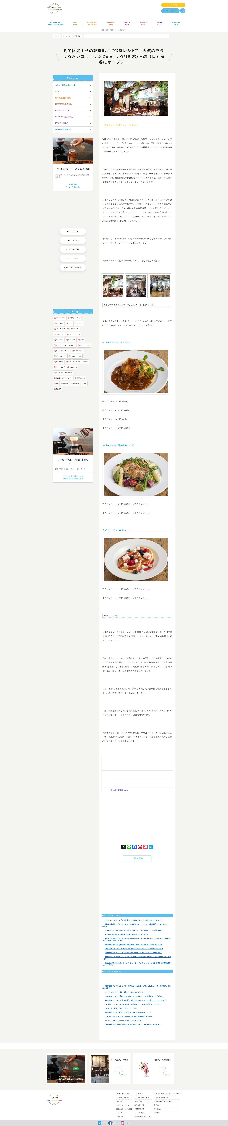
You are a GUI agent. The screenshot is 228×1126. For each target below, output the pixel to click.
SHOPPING (176, 23)
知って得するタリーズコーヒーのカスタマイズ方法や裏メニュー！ (128, 1012)
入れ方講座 (73, 184)
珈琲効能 (65, 383)
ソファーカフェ (78, 350)
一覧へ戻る (137, 858)
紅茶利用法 (76, 383)
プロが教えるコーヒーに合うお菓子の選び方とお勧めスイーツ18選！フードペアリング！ (136, 1000)
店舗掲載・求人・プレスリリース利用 (166, 1094)
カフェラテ (80, 323)
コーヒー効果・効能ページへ (73, 476)
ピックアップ (120, 1116)
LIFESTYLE (110, 23)
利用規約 (157, 1105)
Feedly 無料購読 (73, 267)
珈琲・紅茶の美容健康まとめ (73, 479)
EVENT (159, 23)
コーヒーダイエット (74, 334)
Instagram (127, 1123)
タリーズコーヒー (61, 356)
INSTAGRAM (74, 249)
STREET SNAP (60, 318)
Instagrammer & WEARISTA (143, 1116)
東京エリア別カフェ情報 (124, 1109)
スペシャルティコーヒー (62, 350)
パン (69, 361)
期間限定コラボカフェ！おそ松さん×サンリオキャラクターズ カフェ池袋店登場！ (133, 953)
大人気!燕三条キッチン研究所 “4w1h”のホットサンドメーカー (126, 934)
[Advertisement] (121, 818)
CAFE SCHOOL (92, 23)
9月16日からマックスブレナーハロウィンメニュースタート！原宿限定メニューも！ (134, 949)
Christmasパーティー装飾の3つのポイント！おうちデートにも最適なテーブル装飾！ (134, 996)
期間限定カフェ (81, 378)
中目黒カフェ (73, 367)
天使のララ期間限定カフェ (119, 790)
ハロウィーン (59, 361)
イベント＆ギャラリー (142, 1097)
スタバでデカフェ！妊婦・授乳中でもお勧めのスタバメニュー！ (127, 992)
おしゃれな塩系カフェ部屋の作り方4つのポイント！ (123, 1020)
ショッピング (59, 339)
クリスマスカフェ (74, 329)
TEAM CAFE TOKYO (123, 1094)
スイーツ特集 (72, 339)
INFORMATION (55, 23)
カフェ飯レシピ (60, 329)
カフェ (70, 323)
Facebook (115, 1123)
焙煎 (57, 383)
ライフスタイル (140, 1113)
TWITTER (73, 231)
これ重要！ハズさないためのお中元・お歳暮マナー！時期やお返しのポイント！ (133, 1004)
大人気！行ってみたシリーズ (64, 372)
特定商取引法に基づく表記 (162, 1101)
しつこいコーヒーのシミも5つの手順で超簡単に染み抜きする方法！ (128, 1016)
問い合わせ (157, 1109)
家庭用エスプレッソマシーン (64, 378)
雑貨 (85, 383)
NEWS (75, 23)
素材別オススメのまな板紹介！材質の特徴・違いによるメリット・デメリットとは (133, 945)
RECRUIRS (143, 23)
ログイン (174, 5)
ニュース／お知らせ (122, 1097)
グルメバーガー (60, 334)
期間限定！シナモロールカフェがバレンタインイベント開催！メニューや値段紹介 (133, 930)
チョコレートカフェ (76, 356)
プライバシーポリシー (161, 1097)
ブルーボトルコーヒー (82, 361)
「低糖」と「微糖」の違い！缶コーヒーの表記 (121, 1008)
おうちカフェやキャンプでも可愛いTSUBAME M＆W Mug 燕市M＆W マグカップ (133, 920)
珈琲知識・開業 (140, 1105)
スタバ (82, 339)
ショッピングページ (122, 1105)
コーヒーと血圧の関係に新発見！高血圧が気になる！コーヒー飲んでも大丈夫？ (133, 1024)
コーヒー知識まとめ (73, 187)
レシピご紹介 (139, 1094)
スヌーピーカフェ (85, 345)
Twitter (103, 1123)
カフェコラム (120, 1113)
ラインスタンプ (60, 367)
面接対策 (58, 389)
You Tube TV (120, 1101)
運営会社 (157, 1113)
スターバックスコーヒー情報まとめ (65, 345)
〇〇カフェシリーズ (75, 318)
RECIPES (127, 23)
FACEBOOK (73, 240)
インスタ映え (59, 323)
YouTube (74, 258)
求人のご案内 (139, 1101)
